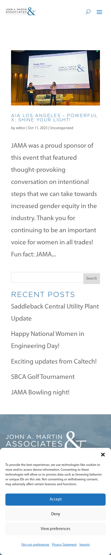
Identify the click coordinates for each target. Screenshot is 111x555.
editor (21, 128)
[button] (103, 454)
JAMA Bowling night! (40, 392)
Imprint (84, 544)
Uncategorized (61, 128)
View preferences (55, 529)
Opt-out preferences (35, 544)
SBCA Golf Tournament (43, 377)
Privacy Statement (64, 544)
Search (91, 279)
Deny (55, 514)
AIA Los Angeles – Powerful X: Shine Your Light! (54, 117)
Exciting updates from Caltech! (54, 361)
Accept (56, 500)
